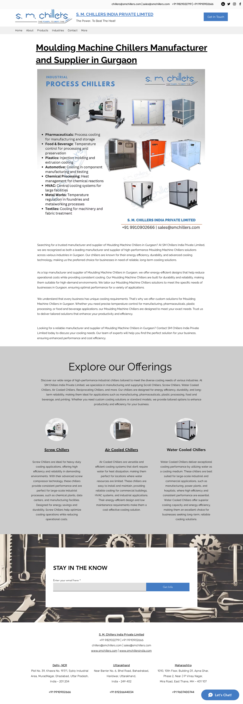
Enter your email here (66, 580)
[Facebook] (240, 4)
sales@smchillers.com (156, 4)
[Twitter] (229, 4)
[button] (216, 17)
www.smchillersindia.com (135, 650)
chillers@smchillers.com (126, 4)
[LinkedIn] (223, 4)
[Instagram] (234, 4)
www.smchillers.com (104, 650)
